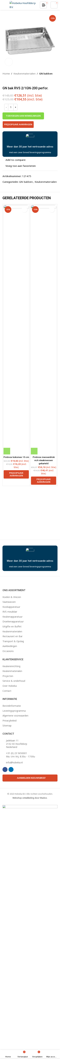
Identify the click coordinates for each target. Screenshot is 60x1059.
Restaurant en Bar (12, 636)
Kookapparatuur (11, 606)
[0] (43, 5)
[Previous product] (4, 81)
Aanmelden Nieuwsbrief (31, 777)
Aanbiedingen (9, 646)
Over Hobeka (9, 685)
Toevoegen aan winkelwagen (23, 115)
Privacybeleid (9, 720)
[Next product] (12, 81)
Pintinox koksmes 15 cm (16, 457)
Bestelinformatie (11, 705)
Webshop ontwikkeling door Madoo (29, 797)
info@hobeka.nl (14, 762)
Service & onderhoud (13, 680)
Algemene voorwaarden (15, 715)
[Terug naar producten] (8, 81)
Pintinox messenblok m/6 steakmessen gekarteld (44, 460)
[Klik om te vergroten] (8, 62)
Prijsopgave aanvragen (18, 124)
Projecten (7, 676)
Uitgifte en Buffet (12, 626)
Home (6, 73)
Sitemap (7, 725)
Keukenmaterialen (25, 73)
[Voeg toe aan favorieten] (24, 209)
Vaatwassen (9, 601)
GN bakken (45, 73)
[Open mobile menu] (4, 5)
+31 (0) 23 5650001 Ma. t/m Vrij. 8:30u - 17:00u (20, 755)
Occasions (8, 651)
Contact (6, 690)
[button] (7, 451)
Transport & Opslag (13, 641)
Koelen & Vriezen (11, 597)
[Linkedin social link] (11, 769)
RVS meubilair (9, 611)
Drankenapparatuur (13, 621)
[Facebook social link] (5, 769)
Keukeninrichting (11, 666)
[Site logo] (23, 4)
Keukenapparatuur (12, 616)
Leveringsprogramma (14, 710)
